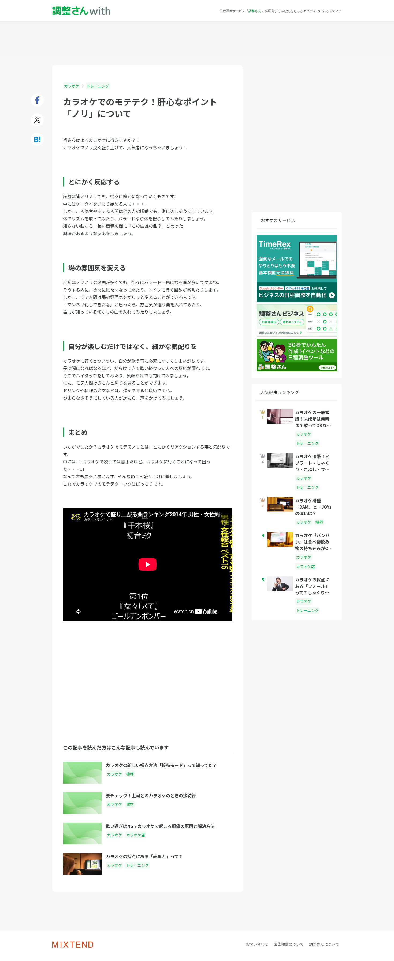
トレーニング (98, 86)
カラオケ (71, 86)
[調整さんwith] (81, 10)
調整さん (254, 11)
